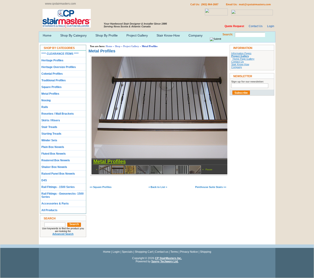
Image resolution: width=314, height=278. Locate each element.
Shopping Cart (144, 251)
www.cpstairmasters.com (60, 3)
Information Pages (241, 53)
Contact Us (256, 26)
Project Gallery (137, 35)
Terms (174, 251)
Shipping (205, 251)
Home (47, 35)
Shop (117, 46)
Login (270, 26)
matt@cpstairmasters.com (255, 4)
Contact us (161, 251)
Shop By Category (73, 35)
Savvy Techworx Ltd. (164, 261)
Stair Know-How (168, 35)
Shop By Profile (106, 35)
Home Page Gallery (243, 58)
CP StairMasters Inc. (168, 258)
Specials (127, 251)
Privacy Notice (189, 251)
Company (195, 35)
